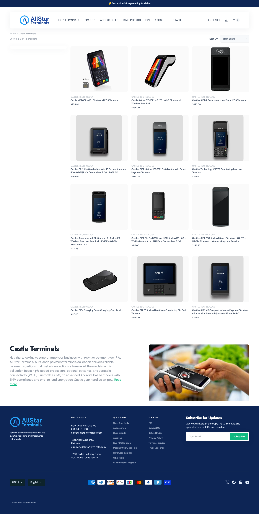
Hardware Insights (122, 452)
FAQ (150, 423)
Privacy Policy (155, 437)
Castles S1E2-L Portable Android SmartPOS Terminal (219, 100)
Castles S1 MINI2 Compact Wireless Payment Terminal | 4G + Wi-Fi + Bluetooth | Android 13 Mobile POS (220, 312)
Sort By (213, 38)
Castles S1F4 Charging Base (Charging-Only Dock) (96, 310)
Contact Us (154, 427)
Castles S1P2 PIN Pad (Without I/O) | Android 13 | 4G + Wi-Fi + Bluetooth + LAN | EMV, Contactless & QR (158, 240)
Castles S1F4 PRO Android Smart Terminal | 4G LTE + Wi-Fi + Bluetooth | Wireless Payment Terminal (219, 240)
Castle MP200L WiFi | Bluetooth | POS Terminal (94, 100)
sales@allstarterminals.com (86, 432)
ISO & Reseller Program (125, 462)
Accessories (119, 427)
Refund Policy (155, 432)
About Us (117, 437)
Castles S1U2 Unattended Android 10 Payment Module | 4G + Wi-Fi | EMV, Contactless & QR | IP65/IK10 (98, 171)
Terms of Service (156, 442)
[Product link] (99, 77)
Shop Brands (119, 432)
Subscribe (239, 436)
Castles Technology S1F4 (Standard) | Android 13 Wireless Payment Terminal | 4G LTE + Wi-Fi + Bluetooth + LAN (95, 241)
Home (13, 33)
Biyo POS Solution (122, 442)
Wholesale (118, 457)
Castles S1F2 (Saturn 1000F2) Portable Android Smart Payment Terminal (158, 171)
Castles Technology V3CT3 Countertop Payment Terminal (217, 171)
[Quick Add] (77, 84)
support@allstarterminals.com (86, 447)
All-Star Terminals (26, 502)
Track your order (156, 447)
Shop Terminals (121, 423)
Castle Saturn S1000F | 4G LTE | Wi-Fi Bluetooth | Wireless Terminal (156, 102)
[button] (214, 20)
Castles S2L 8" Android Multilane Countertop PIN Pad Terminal (158, 312)
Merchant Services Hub (125, 447)
